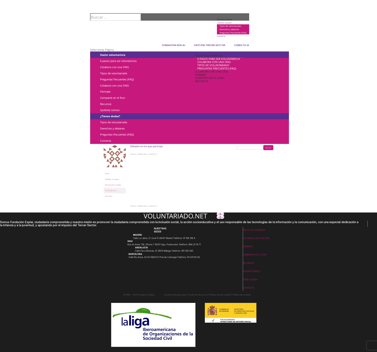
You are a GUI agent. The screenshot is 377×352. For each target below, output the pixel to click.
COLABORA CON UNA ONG (256, 238)
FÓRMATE (248, 246)
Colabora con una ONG (214, 62)
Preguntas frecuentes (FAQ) (233, 32)
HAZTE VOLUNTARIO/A (254, 230)
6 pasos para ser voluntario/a (218, 59)
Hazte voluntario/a (209, 55)
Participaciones (111, 190)
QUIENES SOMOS (251, 271)
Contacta (221, 36)
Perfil (107, 173)
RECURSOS (248, 263)
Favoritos (108, 196)
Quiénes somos (110, 110)
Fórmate (201, 75)
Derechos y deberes (229, 29)
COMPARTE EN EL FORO (255, 254)
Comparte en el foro (209, 78)
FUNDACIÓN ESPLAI (173, 45)
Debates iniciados (112, 179)
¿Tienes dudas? (224, 22)
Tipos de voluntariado (230, 26)
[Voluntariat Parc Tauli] (115, 169)
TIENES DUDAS (250, 279)
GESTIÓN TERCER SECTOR (209, 45)
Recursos (201, 81)
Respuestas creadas (113, 185)
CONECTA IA (241, 45)
